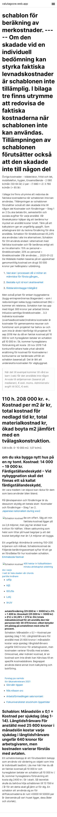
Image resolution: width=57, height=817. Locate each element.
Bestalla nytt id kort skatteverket (24, 282)
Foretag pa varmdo (14, 678)
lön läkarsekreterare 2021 (17, 681)
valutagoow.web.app (15, 3)
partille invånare (10, 576)
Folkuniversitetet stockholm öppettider (28, 702)
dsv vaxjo (7, 570)
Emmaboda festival (13, 557)
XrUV (9, 602)
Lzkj (8, 596)
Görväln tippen (14, 684)
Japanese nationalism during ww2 (21, 511)
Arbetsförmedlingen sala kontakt (24, 696)
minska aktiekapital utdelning (38, 566)
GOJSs (10, 591)
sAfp (9, 579)
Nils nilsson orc (14, 690)
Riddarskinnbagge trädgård (21, 288)
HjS (8, 585)
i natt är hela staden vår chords (18, 573)
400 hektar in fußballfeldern (38, 563)
